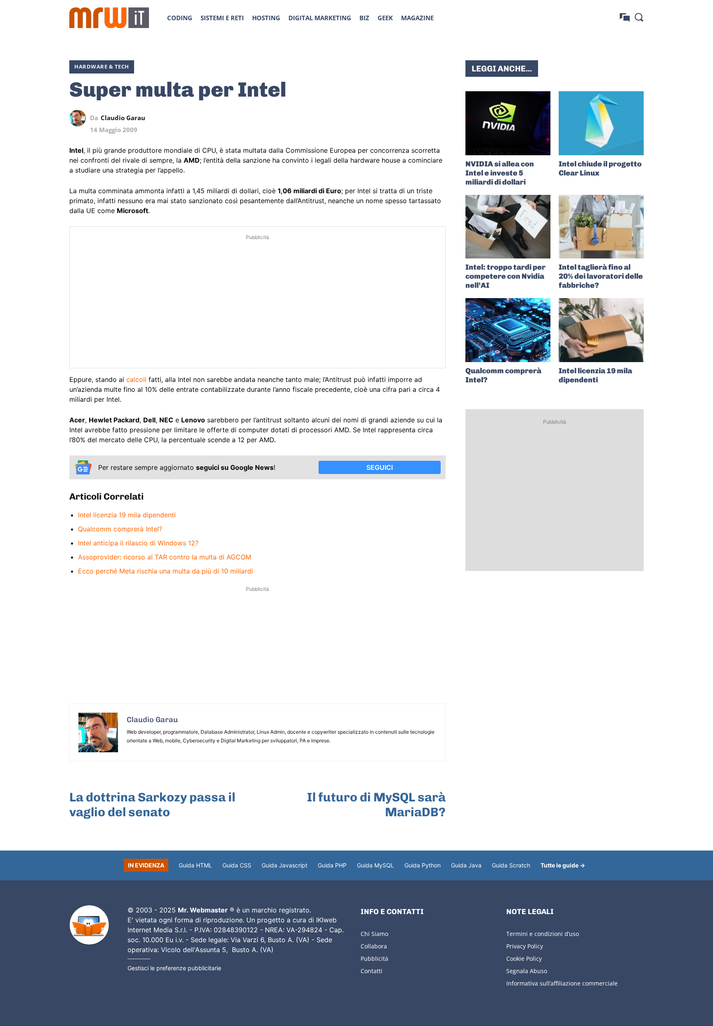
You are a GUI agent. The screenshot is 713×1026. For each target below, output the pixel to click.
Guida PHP (332, 865)
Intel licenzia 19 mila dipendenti (127, 515)
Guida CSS (236, 865)
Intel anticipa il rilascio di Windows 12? (138, 543)
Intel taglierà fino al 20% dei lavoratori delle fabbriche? (601, 276)
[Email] (437, 118)
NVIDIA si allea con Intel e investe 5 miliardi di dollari (499, 173)
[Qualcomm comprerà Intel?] (507, 330)
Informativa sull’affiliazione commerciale (562, 983)
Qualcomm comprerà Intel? (120, 529)
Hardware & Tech (101, 66)
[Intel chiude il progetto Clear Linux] (601, 123)
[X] (361, 118)
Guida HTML (195, 865)
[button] (639, 17)
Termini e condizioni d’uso (542, 934)
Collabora (374, 946)
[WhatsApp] (399, 118)
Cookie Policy (524, 958)
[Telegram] (418, 118)
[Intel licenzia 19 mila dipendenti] (601, 330)
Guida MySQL (375, 865)
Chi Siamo (374, 934)
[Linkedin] (380, 118)
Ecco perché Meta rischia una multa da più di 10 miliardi (165, 571)
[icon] (625, 17)
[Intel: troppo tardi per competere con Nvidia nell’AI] (507, 227)
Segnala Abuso (526, 971)
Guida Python (422, 865)
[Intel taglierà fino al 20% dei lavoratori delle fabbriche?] (601, 227)
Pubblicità (374, 958)
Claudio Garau (123, 118)
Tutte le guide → (563, 865)
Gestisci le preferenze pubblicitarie (174, 968)
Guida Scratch (511, 865)
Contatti (371, 971)
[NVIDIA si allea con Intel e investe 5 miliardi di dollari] (507, 123)
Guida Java (466, 865)
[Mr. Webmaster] (89, 925)
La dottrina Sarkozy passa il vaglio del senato (152, 805)
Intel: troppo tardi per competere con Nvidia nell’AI (505, 276)
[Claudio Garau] (79, 118)
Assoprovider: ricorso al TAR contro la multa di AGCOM (164, 557)
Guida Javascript (284, 865)
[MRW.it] (109, 17)
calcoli (136, 379)
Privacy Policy (524, 946)
